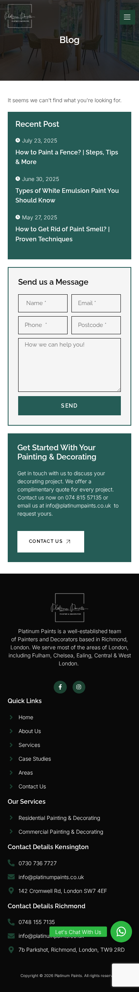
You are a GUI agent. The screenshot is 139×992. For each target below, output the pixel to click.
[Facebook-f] (60, 687)
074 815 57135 (84, 497)
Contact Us (46, 541)
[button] (121, 931)
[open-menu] (127, 17)
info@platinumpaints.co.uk (78, 505)
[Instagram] (79, 687)
